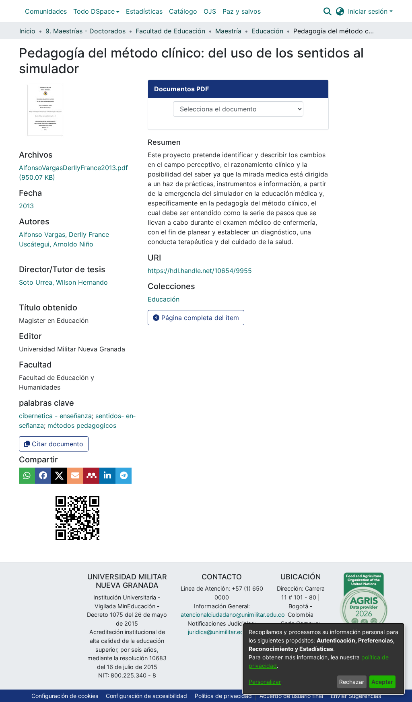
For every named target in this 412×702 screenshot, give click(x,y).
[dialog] (323, 659)
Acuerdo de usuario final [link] (291, 695)
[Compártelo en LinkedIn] (107, 476)
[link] (163, 299)
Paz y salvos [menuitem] (241, 11)
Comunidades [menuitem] (46, 11)
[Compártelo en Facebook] (43, 476)
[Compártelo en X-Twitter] (59, 476)
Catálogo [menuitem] (183, 11)
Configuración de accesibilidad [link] (146, 695)
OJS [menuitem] (210, 11)
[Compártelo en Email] (75, 476)
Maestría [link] (228, 31)
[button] (327, 11)
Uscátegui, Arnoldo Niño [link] (56, 244)
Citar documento (56, 444)
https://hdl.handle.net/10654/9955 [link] (200, 271)
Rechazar (351, 681)
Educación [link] (267, 31)
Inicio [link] (27, 31)
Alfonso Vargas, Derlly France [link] (64, 234)
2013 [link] (26, 206)
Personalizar (265, 681)
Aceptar (382, 681)
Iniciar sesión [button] (368, 11)
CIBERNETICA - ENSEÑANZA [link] (55, 416)
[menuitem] (96, 11)
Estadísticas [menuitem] (144, 11)
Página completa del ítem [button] (199, 318)
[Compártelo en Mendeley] (91, 476)
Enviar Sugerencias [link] (356, 695)
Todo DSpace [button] (94, 11)
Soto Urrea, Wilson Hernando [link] (63, 282)
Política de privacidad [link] (223, 695)
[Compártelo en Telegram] (123, 476)
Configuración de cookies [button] (64, 695)
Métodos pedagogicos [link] (81, 425)
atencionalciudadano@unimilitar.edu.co (233, 614)
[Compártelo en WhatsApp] (27, 476)
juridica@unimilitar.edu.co (221, 631)
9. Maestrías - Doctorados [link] (85, 31)
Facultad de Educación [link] (170, 31)
